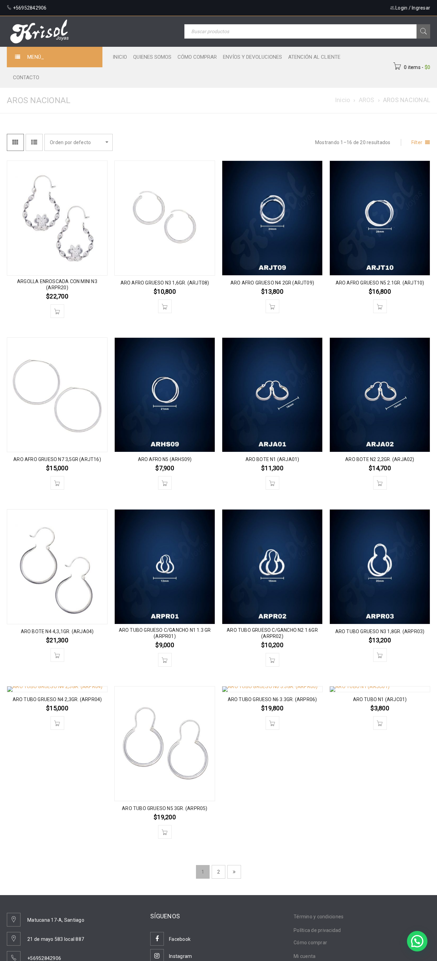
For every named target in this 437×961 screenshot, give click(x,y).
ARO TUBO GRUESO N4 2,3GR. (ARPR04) (57, 699)
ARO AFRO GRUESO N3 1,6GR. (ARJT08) (165, 282)
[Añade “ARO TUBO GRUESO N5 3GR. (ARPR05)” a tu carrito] (165, 832)
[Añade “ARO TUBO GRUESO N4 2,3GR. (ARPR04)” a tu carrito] (57, 723)
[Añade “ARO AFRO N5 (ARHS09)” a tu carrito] (165, 483)
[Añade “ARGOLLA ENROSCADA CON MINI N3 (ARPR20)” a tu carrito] (57, 311)
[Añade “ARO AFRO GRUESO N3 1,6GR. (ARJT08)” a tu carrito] (165, 306)
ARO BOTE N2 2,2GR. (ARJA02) (379, 459)
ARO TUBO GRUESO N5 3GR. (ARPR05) (164, 808)
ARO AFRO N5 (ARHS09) (165, 459)
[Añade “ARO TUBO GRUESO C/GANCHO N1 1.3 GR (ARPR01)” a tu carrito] (165, 660)
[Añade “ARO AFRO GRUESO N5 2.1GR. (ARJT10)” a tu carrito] (380, 306)
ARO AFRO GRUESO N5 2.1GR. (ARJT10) (380, 282)
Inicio (342, 99)
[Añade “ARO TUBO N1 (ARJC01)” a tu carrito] (380, 723)
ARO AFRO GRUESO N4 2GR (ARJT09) (272, 282)
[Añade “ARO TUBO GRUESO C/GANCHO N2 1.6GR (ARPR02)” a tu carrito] (272, 660)
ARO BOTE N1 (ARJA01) (272, 459)
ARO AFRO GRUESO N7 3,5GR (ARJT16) (57, 459)
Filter (417, 142)
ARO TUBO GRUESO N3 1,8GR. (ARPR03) (380, 631)
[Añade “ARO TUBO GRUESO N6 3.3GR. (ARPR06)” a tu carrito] (272, 723)
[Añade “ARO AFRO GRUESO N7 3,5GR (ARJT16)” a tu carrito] (57, 483)
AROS (367, 99)
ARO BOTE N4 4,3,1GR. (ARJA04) (57, 631)
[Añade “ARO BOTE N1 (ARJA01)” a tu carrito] (272, 483)
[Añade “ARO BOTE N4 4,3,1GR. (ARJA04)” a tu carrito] (57, 655)
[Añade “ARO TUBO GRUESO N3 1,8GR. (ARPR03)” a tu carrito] (380, 655)
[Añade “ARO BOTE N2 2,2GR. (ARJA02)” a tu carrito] (380, 483)
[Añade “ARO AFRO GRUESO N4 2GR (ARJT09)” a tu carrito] (272, 306)
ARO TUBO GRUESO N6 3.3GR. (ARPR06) (272, 699)
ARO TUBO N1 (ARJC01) (380, 699)
